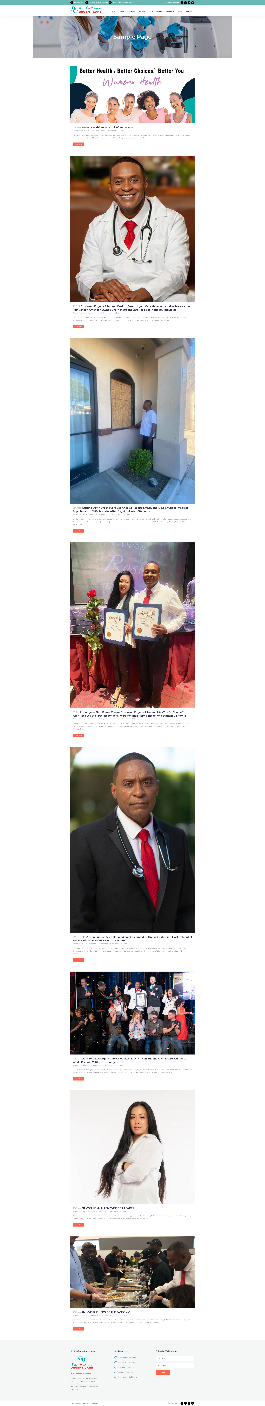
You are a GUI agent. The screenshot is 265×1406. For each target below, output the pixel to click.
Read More (78, 144)
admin (102, 131)
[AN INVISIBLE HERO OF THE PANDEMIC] (132, 1272)
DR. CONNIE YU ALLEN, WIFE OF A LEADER (107, 1208)
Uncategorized (93, 1065)
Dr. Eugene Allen (105, 719)
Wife (100, 1211)
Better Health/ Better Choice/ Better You (107, 127)
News (90, 313)
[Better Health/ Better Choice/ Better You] (132, 94)
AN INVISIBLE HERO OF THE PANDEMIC (105, 1312)
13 (116, 313)
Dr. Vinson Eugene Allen (97, 514)
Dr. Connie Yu (92, 131)
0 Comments (112, 131)
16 (135, 719)
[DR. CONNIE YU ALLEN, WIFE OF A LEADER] (132, 1147)
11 (124, 943)
